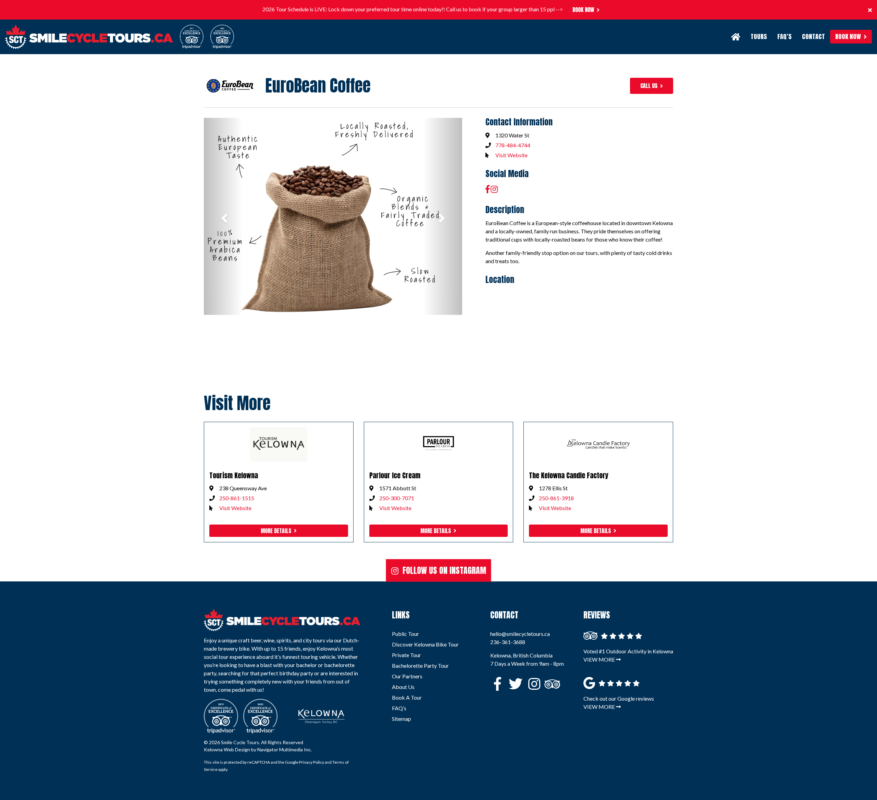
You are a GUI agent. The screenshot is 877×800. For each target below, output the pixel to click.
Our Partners (407, 676)
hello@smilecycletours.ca (520, 633)
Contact (813, 36)
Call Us (648, 86)
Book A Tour (407, 697)
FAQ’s (784, 36)
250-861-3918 (556, 498)
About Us (403, 687)
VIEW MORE (599, 659)
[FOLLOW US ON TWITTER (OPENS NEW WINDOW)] (514, 685)
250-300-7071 (396, 498)
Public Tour (405, 633)
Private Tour (406, 655)
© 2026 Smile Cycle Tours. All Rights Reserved (253, 742)
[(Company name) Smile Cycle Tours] (282, 620)
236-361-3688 (507, 642)
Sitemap (401, 718)
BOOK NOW (583, 9)
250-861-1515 (236, 498)
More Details (276, 531)
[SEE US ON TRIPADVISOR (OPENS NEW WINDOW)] (549, 685)
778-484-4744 (512, 145)
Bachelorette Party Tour (420, 665)
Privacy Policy (311, 762)
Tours (759, 36)
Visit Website (511, 155)
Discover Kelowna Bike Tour (425, 644)
